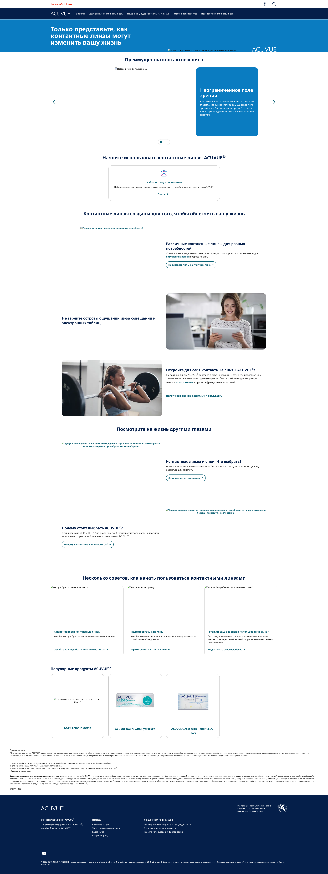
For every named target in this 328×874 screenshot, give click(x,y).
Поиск (161, 194)
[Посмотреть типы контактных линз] (112, 255)
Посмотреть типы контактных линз (189, 264)
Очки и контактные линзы (184, 477)
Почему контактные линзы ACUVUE (86, 544)
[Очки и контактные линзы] (112, 470)
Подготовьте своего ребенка (225, 649)
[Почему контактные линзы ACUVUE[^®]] (216, 537)
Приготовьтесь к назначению (149, 649)
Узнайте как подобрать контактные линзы (79, 649)
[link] (264, 4)
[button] (274, 4)
